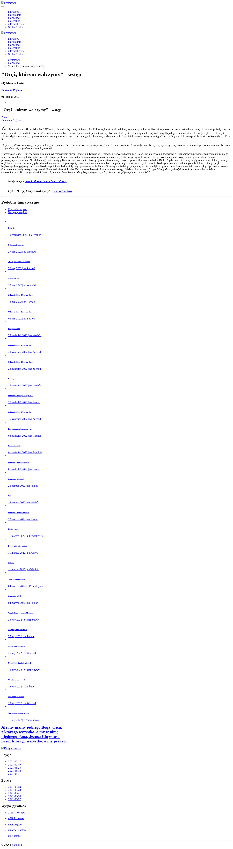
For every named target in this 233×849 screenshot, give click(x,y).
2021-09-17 (14, 761)
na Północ (13, 11)
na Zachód (14, 17)
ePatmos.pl (14, 59)
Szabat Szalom (16, 27)
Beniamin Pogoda (11, 90)
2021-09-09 (14, 764)
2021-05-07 (14, 799)
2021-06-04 (14, 786)
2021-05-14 (14, 796)
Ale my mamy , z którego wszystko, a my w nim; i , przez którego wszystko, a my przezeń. (35, 734)
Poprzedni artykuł (17, 209)
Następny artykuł (17, 212)
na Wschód (14, 20)
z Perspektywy (16, 24)
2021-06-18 (14, 770)
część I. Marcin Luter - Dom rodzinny (46, 181)
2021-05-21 (14, 793)
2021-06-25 (14, 767)
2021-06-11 (14, 773)
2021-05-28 (14, 790)
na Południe (14, 14)
